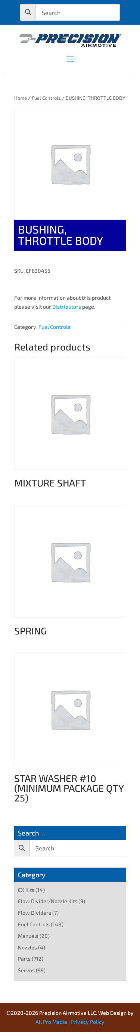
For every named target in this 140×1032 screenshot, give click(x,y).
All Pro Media (51, 1022)
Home (20, 98)
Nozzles (27, 947)
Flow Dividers (34, 912)
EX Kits (26, 890)
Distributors (66, 306)
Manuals (28, 936)
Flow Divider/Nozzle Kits (47, 901)
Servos (26, 970)
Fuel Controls (46, 98)
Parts (24, 958)
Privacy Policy (88, 1022)
